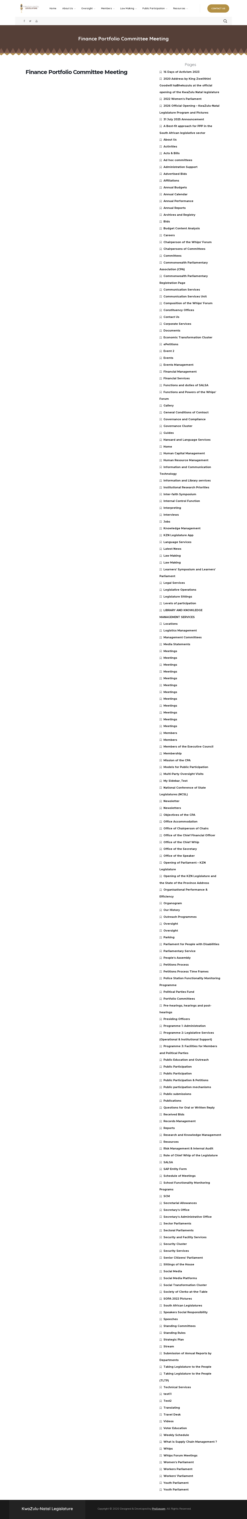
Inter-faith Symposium (179, 494)
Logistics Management (180, 630)
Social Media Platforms (180, 1278)
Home (167, 446)
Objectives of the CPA (179, 814)
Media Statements (176, 644)
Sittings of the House (178, 1264)
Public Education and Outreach (186, 1059)
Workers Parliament (177, 1469)
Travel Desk (172, 1414)
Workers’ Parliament (178, 1476)
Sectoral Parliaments (178, 1230)
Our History (171, 910)
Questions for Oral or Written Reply (189, 1107)
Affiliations (171, 180)
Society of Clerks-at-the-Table (185, 1291)
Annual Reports (174, 208)
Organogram (172, 903)
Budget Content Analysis (181, 228)
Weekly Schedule (176, 1435)
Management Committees (182, 637)
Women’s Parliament (178, 1462)
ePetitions (170, 344)
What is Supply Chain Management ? (190, 1441)
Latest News (172, 548)
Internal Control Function (181, 501)
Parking (169, 937)
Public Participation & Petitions (185, 1080)
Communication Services (181, 289)
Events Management (178, 364)
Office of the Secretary (180, 849)
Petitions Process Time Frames (186, 971)
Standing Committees (179, 1326)
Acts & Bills (171, 153)
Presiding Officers (176, 1019)
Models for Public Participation (185, 767)
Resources (171, 1141)
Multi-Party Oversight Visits (183, 774)
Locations (170, 623)
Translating (171, 1407)
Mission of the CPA (177, 760)
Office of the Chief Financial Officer (189, 835)
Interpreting (172, 507)
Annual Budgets (175, 187)
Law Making (172, 555)
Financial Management (180, 371)
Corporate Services (177, 323)
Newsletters (172, 808)
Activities (170, 146)
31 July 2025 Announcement (183, 119)
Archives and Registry (179, 214)
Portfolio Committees (179, 998)
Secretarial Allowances (180, 1203)
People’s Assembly (177, 957)
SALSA (168, 1162)
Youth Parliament (176, 1482)
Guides (168, 432)
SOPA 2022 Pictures (177, 1298)
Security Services (176, 1250)
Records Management (179, 1121)
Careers (169, 235)
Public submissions (177, 1094)
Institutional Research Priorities (186, 487)
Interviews (171, 514)
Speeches (170, 1319)
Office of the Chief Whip (181, 842)
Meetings (170, 651)
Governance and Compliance (184, 419)
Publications (172, 1100)
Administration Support (180, 167)
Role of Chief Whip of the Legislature (190, 1155)
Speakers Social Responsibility (185, 1312)
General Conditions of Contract (186, 412)
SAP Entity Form (175, 1169)
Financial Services (176, 378)
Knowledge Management (181, 528)
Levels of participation (179, 603)
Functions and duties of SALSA (185, 385)
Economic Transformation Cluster (187, 337)
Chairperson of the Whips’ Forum (187, 242)
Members (170, 733)
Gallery (168, 405)
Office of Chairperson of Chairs (186, 828)
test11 (167, 1394)
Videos (168, 1421)
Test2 (167, 1400)
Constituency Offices (178, 310)
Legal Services (174, 582)
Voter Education (175, 1428)
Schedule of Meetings (179, 1175)
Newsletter (171, 801)
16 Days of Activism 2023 (181, 71)
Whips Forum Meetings (180, 1455)
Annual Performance (178, 201)
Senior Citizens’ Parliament (183, 1257)
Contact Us (171, 317)
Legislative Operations (179, 589)
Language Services (177, 542)
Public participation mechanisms (187, 1087)
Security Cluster (175, 1244)
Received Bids (173, 1114)
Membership (172, 753)
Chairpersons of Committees (184, 248)
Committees (172, 255)
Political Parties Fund (178, 991)
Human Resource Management (185, 460)
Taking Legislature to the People (187, 1366)
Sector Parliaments (177, 1223)
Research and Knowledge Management (192, 1135)
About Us (170, 139)
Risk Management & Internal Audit (188, 1148)
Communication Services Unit (185, 296)
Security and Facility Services (185, 1237)
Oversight (170, 923)
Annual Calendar (175, 194)
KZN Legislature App (178, 535)
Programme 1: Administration (184, 1025)
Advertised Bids (175, 173)
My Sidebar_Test (175, 780)
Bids (166, 221)
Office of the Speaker (179, 855)
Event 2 (168, 351)
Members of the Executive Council (188, 746)
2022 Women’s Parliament (182, 98)
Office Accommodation (180, 821)
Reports (169, 1128)
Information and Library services (187, 480)
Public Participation (177, 1066)
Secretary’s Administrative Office (187, 1216)
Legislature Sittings (177, 596)
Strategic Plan (173, 1339)
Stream (168, 1346)
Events (168, 357)
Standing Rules (174, 1332)
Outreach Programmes (180, 916)
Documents (171, 330)
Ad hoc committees (177, 160)
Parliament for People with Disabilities (191, 944)
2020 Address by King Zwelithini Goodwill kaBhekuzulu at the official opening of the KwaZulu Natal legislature (189, 85)
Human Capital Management (184, 453)
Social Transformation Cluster (185, 1285)
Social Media (172, 1271)
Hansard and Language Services (187, 439)
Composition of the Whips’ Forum (188, 303)
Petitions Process (176, 964)
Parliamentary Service (179, 951)
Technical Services (177, 1387)
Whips (168, 1448)
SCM (166, 1196)
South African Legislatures (182, 1305)
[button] (218, 8)
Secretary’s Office (176, 1210)
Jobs (166, 521)
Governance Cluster (177, 426)
